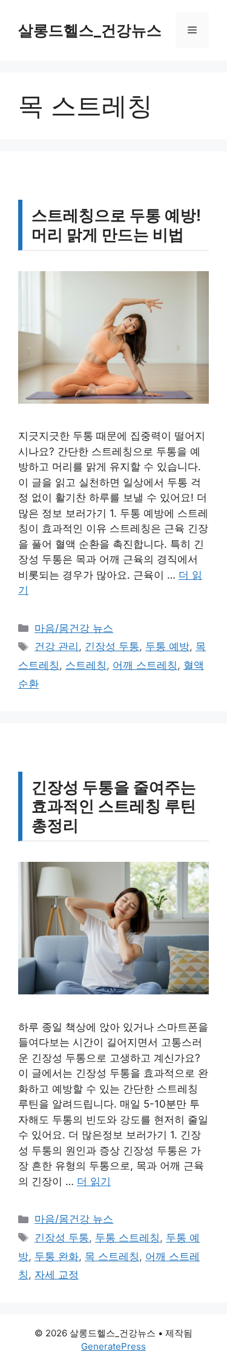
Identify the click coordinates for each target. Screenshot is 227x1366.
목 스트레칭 (112, 1256)
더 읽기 (94, 1181)
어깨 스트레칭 (145, 665)
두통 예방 (167, 646)
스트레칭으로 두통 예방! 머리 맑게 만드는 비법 (116, 224)
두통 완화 (57, 1256)
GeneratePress (113, 1346)
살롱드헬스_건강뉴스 (90, 30)
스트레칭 (86, 665)
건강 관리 (57, 646)
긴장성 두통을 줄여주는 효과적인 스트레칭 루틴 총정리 (113, 806)
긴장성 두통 (112, 646)
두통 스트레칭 (127, 1238)
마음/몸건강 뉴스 (74, 628)
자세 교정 (57, 1275)
